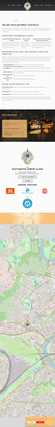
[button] (27, 324)
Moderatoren (48, 5)
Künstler (36, 5)
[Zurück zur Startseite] (27, 5)
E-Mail (28, 181)
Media (42, 5)
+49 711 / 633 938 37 (28, 177)
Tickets (13, 5)
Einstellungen (49, 422)
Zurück (4, 104)
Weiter (51, 104)
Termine (19, 5)
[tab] (27, 197)
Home (8, 5)
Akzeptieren (31, 422)
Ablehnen (40, 422)
